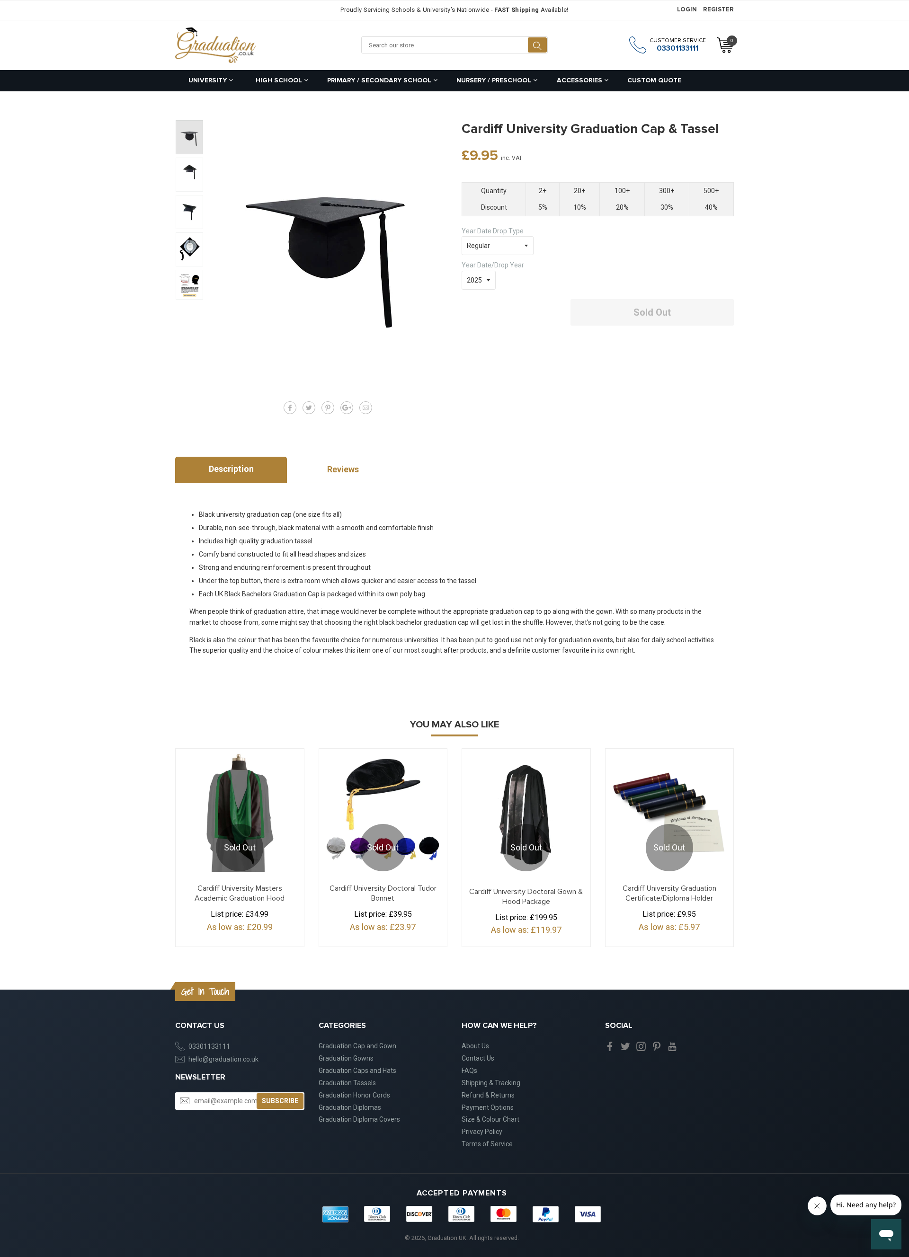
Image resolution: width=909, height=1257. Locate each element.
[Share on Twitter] (309, 407)
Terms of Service (487, 1144)
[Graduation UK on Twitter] (625, 1046)
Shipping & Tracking (491, 1083)
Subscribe (280, 1101)
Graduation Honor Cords (354, 1095)
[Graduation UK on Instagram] (641, 1046)
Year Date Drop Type (493, 231)
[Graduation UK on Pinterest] (656, 1046)
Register (718, 10)
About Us (475, 1046)
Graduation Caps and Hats (357, 1070)
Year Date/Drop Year (493, 265)
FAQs (469, 1070)
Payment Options (488, 1107)
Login (687, 10)
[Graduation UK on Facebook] (610, 1046)
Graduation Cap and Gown (357, 1046)
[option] (189, 137)
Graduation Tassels (347, 1083)
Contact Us (478, 1058)
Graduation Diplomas (350, 1107)
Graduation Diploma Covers (359, 1119)
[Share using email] (365, 407)
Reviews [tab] (343, 469)
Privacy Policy (482, 1131)
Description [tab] (231, 469)
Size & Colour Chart (490, 1119)
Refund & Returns (488, 1095)
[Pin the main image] (327, 407)
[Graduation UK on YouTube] (672, 1046)
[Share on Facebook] (290, 407)
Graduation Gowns (346, 1058)
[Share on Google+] (346, 407)
